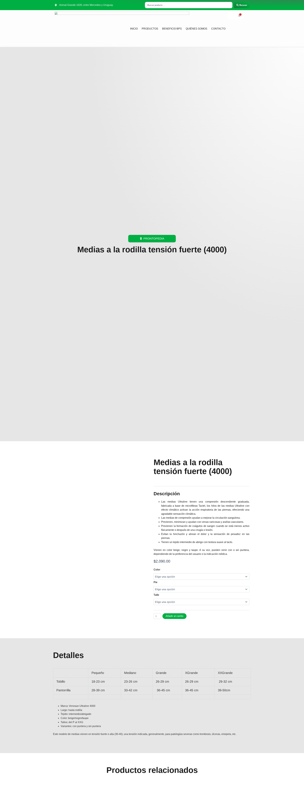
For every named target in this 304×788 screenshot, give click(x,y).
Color (157, 569)
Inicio (134, 28)
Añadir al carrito (174, 616)
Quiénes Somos (196, 28)
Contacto (218, 28)
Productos (150, 28)
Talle (156, 595)
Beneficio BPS (172, 28)
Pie (155, 582)
